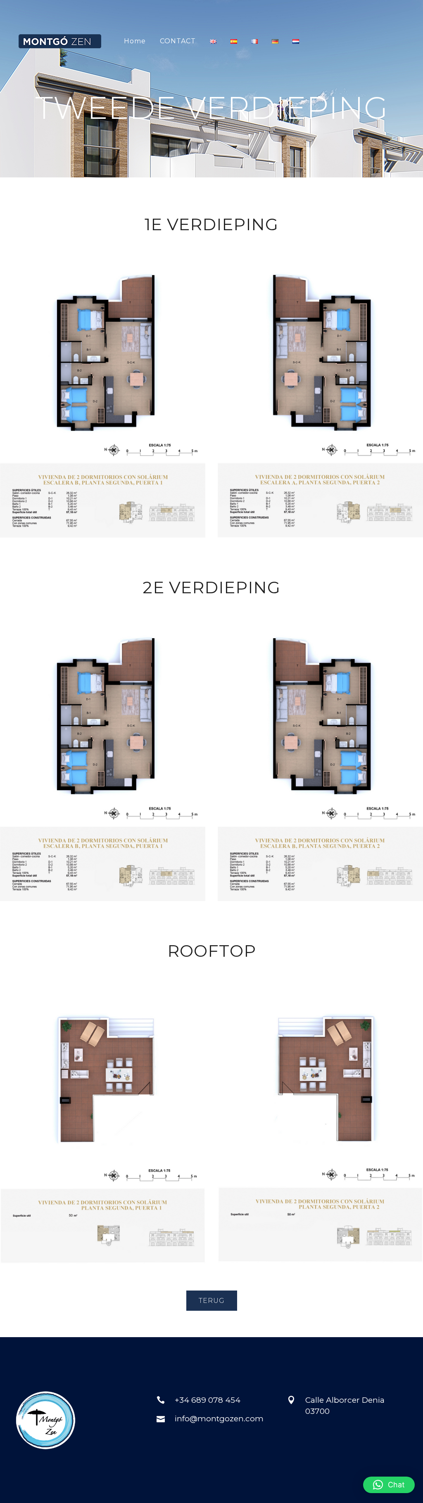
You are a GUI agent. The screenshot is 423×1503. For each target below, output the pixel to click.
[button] (389, 1485)
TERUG (212, 1301)
